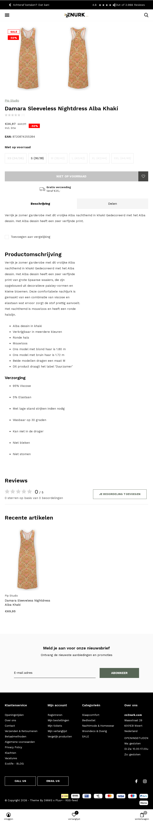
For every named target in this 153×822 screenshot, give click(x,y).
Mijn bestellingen (58, 720)
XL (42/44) (99, 158)
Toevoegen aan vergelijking (30, 237)
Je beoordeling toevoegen (119, 494)
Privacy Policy (13, 747)
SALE (85, 736)
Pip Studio (12, 100)
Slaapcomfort (90, 714)
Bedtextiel (88, 720)
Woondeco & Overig (94, 731)
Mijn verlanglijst (57, 731)
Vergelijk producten (60, 736)
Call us (20, 781)
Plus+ (59, 800)
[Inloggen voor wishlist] (143, 176)
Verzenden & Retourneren (21, 731)
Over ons (10, 720)
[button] (8, 15)
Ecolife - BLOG (14, 763)
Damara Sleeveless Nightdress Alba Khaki (27, 603)
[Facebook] (136, 781)
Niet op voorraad (71, 176)
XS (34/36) (15, 158)
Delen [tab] (112, 204)
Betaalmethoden (15, 736)
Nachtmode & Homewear (98, 725)
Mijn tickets (55, 725)
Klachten (10, 752)
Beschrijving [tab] (40, 204)
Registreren (55, 714)
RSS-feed (71, 800)
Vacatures (11, 758)
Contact (10, 725)
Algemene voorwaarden (20, 741)
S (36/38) (37, 158)
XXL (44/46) (122, 158)
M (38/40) (58, 158)
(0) (23, 115)
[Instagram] (145, 781)
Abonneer (119, 673)
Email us (52, 781)
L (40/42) (78, 158)
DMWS (48, 800)
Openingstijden (14, 714)
